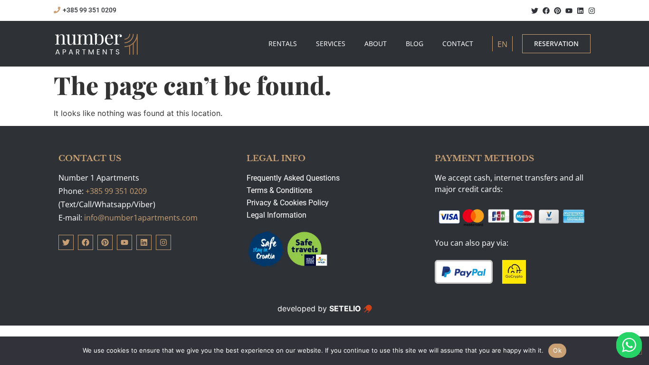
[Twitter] (534, 10)
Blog (414, 43)
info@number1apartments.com (141, 217)
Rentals (282, 43)
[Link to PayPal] (464, 272)
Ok (557, 350)
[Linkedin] (580, 10)
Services (330, 43)
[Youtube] (569, 10)
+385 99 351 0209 (116, 191)
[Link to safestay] (288, 249)
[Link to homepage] (97, 44)
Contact (457, 43)
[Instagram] (591, 10)
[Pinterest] (557, 10)
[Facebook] (546, 10)
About (375, 43)
